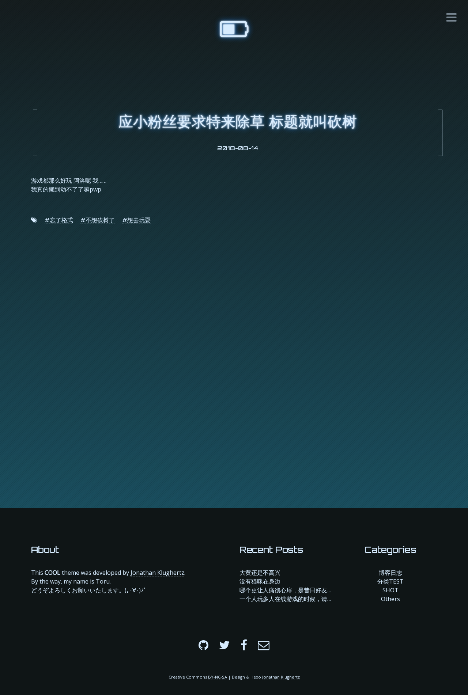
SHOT (390, 590)
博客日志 (390, 573)
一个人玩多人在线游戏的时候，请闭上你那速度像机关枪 (286, 599)
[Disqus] (234, 359)
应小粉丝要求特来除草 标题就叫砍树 (237, 121)
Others (390, 599)
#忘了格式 (59, 220)
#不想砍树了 (97, 220)
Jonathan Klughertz (157, 573)
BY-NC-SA (217, 677)
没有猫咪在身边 (259, 581)
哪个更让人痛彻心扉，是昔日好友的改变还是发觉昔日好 (286, 590)
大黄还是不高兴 (259, 573)
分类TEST (390, 581)
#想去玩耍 (136, 220)
